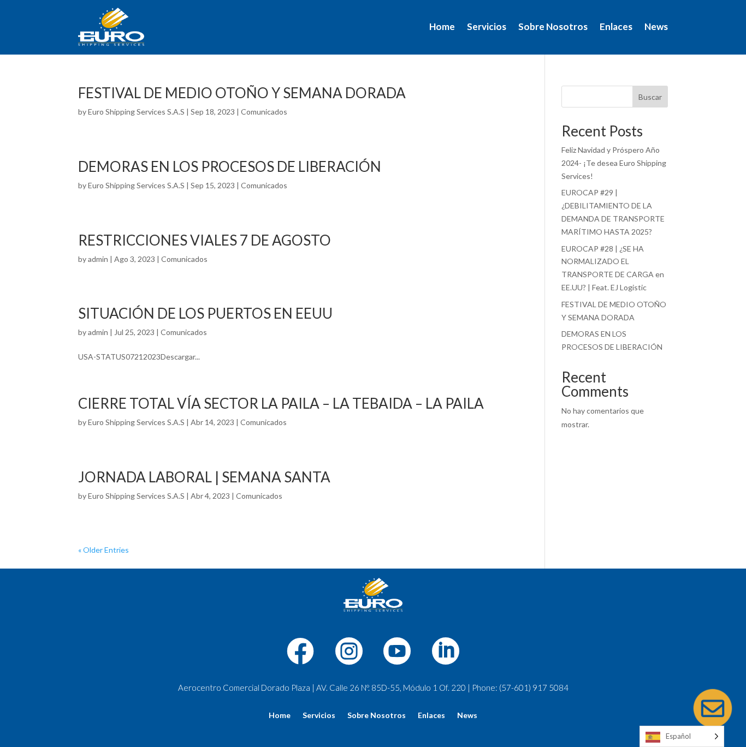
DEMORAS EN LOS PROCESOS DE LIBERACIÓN (229, 166)
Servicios (486, 26)
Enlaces (616, 26)
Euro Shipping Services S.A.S (136, 111)
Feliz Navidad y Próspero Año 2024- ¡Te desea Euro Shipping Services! (613, 163)
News (656, 26)
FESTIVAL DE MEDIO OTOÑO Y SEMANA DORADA (242, 92)
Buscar (650, 96)
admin (98, 259)
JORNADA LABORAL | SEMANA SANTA (204, 477)
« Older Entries (103, 549)
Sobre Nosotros (553, 26)
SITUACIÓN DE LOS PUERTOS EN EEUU (205, 313)
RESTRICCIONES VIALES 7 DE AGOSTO (204, 240)
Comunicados (264, 111)
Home (442, 26)
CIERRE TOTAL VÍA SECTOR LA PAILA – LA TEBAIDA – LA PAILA (281, 403)
